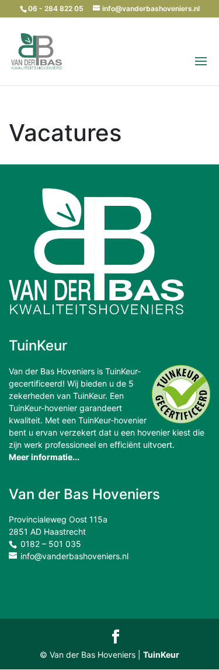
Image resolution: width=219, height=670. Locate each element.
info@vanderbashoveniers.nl (74, 556)
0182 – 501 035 (50, 544)
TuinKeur (161, 655)
